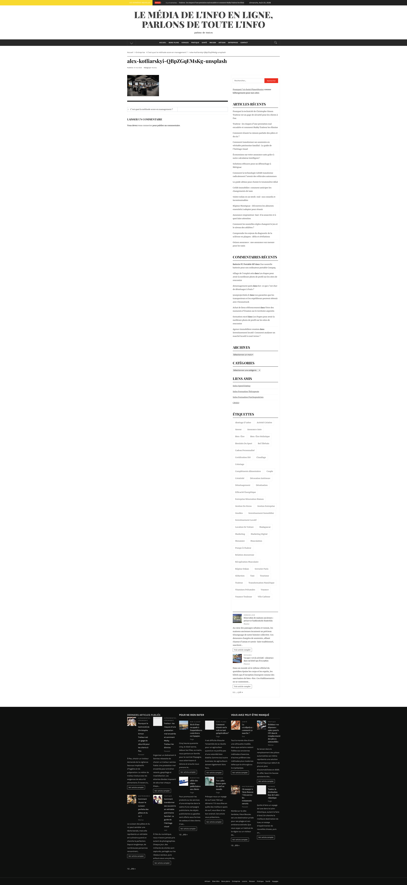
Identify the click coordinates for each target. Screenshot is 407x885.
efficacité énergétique (245, 492)
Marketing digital (259, 534)
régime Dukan (242, 569)
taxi (252, 576)
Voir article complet (242, 650)
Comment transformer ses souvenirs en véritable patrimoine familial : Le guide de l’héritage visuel (252, 145)
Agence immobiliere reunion (246, 329)
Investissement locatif (245, 520)
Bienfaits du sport (243, 443)
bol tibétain (263, 443)
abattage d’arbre (243, 422)
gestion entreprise (266, 506)
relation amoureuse (244, 555)
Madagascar (265, 527)
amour (238, 429)
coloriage (239, 464)
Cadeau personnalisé (245, 450)
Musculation (256, 541)
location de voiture (244, 527)
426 (239, 692)
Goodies (239, 513)
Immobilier (249, 615)
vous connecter (145, 125)
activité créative (264, 422)
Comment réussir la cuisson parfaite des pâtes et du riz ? (195, 3)
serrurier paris (261, 569)
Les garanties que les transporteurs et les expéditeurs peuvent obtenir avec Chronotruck (255, 298)
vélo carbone (264, 596)
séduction (240, 576)
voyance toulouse (243, 596)
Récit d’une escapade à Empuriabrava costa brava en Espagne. (196, 730)
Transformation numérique (261, 583)
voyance (265, 589)
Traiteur (239, 583)
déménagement (242, 485)
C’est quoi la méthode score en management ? (151, 109)
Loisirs (244, 881)
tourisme (264, 576)
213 (132, 869)
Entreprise (233, 43)
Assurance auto (254, 429)
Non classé (195, 722)
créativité (239, 478)
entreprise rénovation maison (249, 499)
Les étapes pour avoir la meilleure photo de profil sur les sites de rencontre (255, 276)
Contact (244, 43)
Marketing (195, 778)
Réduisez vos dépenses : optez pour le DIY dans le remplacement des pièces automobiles (274, 733)
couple (270, 471)
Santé (204, 43)
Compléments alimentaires (248, 471)
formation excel (240, 316)
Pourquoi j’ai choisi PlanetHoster (248, 89)
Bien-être (240, 436)
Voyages (185, 43)
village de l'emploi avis (243, 273)
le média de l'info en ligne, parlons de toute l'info (203, 19)
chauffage (261, 457)
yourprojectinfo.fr (241, 295)
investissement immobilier (261, 513)
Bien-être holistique (260, 436)
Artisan (222, 43)
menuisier (240, 541)
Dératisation (262, 485)
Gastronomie (144, 796)
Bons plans (174, 43)
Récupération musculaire (247, 562)
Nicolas (154, 68)
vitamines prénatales (245, 589)
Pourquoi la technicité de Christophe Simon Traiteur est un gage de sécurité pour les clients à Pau (255, 114)
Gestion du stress (243, 506)
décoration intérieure (260, 478)
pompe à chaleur (243, 548)
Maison (213, 43)
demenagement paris (243, 286)
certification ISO (243, 457)
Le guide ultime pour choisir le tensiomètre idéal (255, 182)
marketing (240, 534)
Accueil (162, 43)
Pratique (195, 43)
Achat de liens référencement (246, 307)
